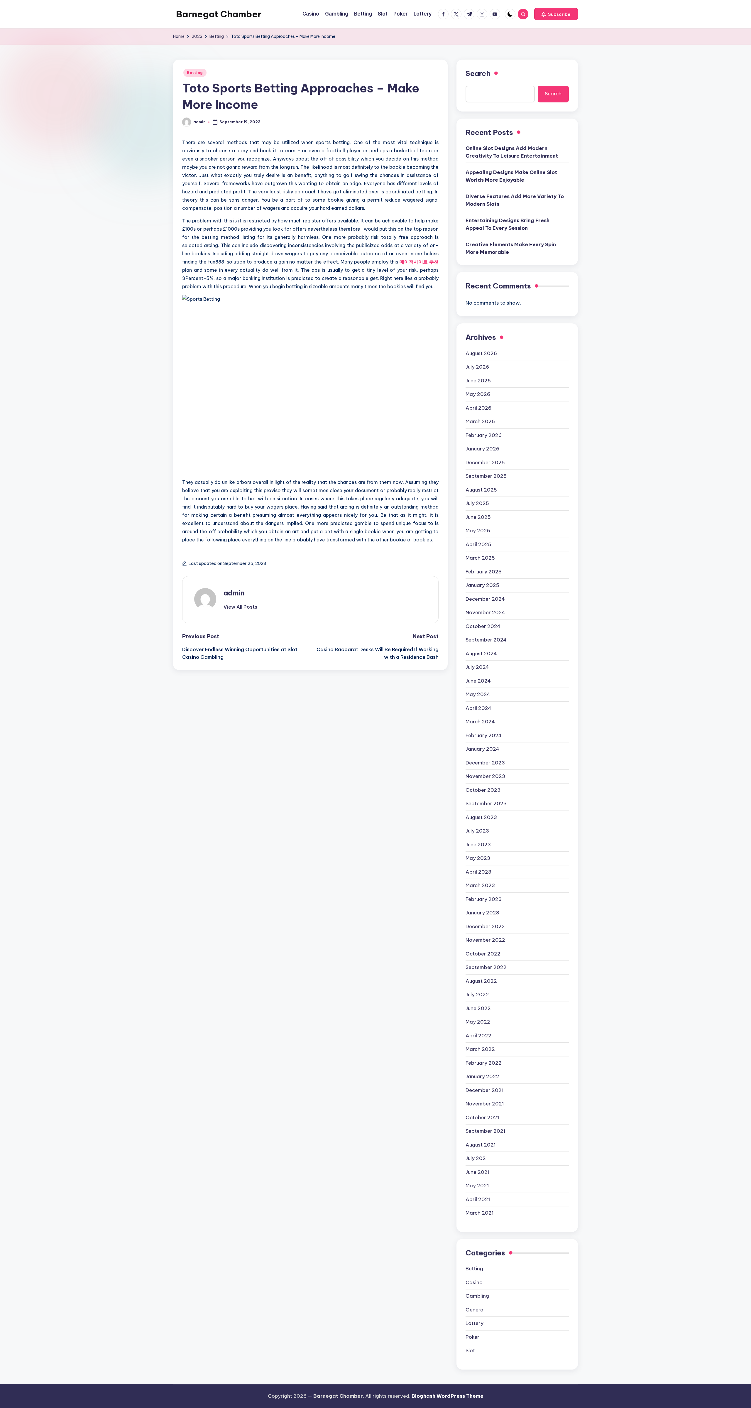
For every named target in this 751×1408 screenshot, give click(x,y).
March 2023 (480, 885)
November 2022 (485, 940)
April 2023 (478, 872)
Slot (470, 1350)
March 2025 (480, 558)
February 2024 (484, 735)
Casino (474, 1282)
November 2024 (485, 612)
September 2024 (486, 640)
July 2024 (477, 667)
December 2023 (485, 762)
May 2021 (477, 1185)
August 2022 (481, 981)
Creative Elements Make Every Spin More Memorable (511, 248)
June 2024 (478, 681)
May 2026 (478, 394)
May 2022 (478, 1022)
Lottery (474, 1323)
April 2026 (478, 408)
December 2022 (485, 926)
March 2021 (480, 1213)
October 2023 (483, 790)
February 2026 (484, 435)
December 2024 (485, 599)
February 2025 (484, 571)
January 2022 (482, 1076)
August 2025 (481, 490)
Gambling (477, 1296)
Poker (472, 1337)
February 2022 (484, 1063)
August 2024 (481, 653)
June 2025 (478, 517)
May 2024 (478, 694)
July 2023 (477, 831)
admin (234, 592)
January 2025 (482, 585)
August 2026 (481, 353)
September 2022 (486, 967)
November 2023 (485, 776)
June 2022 (478, 1008)
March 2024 (480, 721)
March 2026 (480, 421)
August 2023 (481, 817)
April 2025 (478, 544)
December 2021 (485, 1090)
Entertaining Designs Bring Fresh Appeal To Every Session (507, 224)
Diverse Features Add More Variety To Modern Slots (515, 200)
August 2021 (481, 1145)
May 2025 (478, 530)
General (475, 1309)
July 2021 (477, 1158)
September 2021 (485, 1131)
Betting (195, 72)
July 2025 (477, 503)
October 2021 (482, 1117)
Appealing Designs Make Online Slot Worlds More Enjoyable (511, 176)
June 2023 (478, 844)
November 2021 (485, 1103)
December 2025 (485, 462)
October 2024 (483, 626)
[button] (556, 14)
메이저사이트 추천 (419, 262)
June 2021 (478, 1172)
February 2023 (484, 899)
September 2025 (486, 476)
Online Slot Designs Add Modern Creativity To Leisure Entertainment (512, 152)
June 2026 (478, 380)
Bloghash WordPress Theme (447, 1396)
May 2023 (478, 858)
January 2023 (482, 912)
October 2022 (483, 954)
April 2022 (478, 1035)
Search (478, 73)
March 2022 (480, 1049)
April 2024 (478, 708)
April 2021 (478, 1199)
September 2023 (486, 803)
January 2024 (482, 749)
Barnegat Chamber (218, 14)
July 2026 (477, 367)
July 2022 (477, 994)
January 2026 (482, 448)
